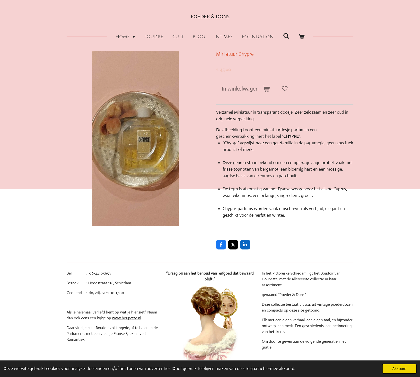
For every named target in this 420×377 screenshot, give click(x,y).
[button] (288, 156)
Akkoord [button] (399, 368)
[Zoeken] (286, 36)
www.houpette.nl (126, 318)
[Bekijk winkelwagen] (301, 36)
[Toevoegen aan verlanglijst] (284, 89)
